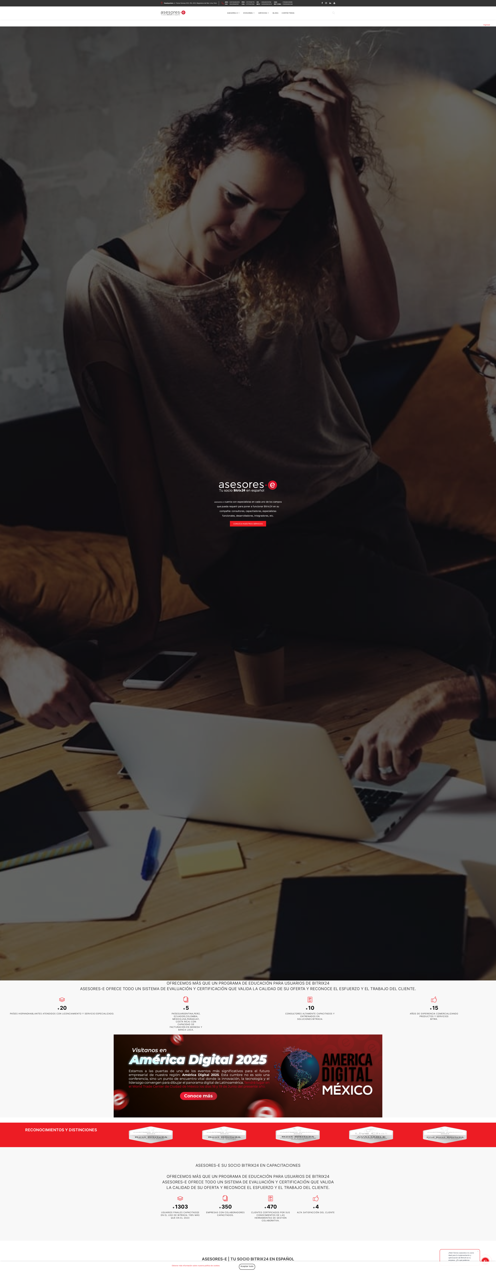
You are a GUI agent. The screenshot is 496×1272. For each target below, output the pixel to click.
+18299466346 (287, 4)
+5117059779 (250, 2)
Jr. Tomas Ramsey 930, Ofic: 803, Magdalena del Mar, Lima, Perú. (190, 3)
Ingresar (486, 25)
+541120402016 (234, 2)
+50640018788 (266, 2)
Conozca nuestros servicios (248, 524)
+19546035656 (287, 2)
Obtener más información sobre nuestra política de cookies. (196, 1266)
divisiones (248, 13)
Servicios (262, 13)
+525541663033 (266, 4)
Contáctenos (288, 13)
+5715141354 (250, 4)
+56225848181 (234, 4)
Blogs (275, 13)
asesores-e (232, 13)
